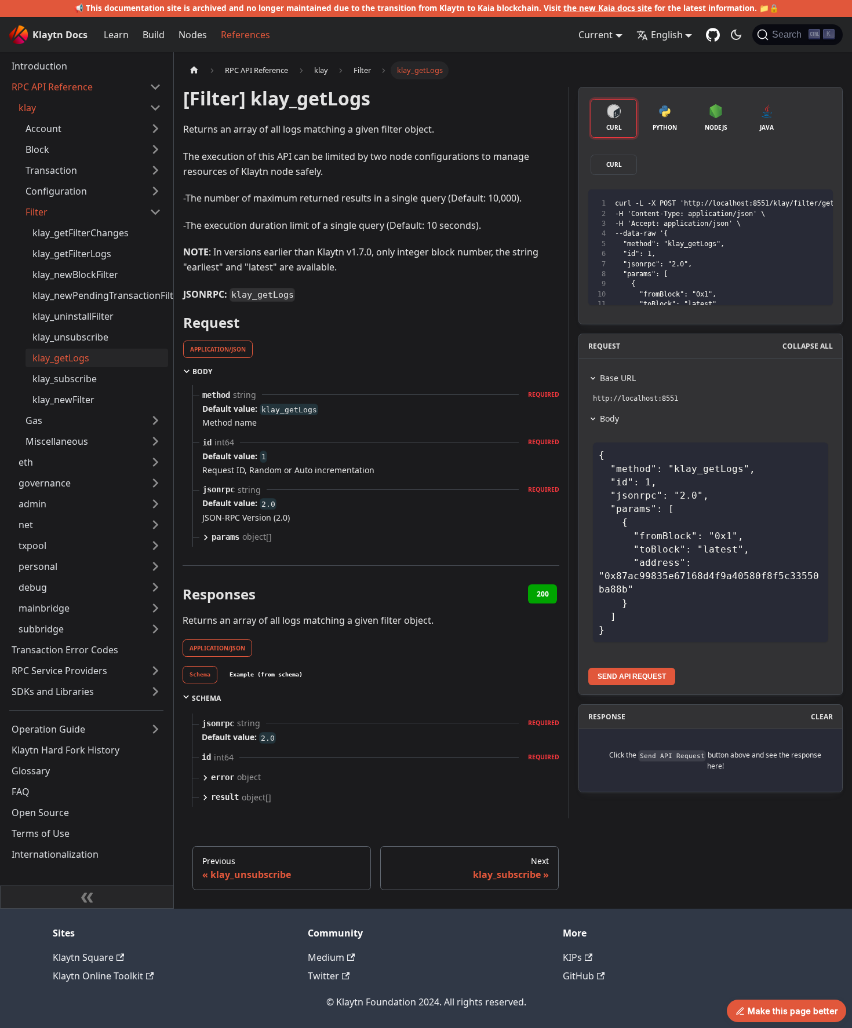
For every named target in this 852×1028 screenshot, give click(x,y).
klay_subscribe (64, 378)
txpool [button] (32, 545)
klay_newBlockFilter (75, 274)
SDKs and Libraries (53, 691)
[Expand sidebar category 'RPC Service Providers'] (155, 670)
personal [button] (38, 566)
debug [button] (33, 587)
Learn (116, 34)
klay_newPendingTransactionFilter (100, 295)
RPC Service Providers (59, 670)
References (245, 34)
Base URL (618, 377)
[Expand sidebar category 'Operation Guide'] (155, 729)
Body (609, 418)
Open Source (40, 812)
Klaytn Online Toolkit (98, 976)
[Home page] (194, 70)
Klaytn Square (83, 957)
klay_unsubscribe (70, 337)
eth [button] (26, 462)
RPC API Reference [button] (52, 87)
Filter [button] (37, 212)
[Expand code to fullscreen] (818, 204)
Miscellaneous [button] (57, 441)
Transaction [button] (51, 170)
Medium (326, 957)
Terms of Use (41, 833)
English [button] (667, 34)
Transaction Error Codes (65, 649)
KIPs (572, 957)
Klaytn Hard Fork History (65, 750)
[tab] (200, 674)
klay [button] (27, 107)
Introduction (39, 66)
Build (154, 34)
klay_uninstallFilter (73, 316)
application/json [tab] (218, 349)
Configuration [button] (56, 191)
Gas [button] (34, 420)
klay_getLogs (60, 358)
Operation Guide (48, 729)
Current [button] (595, 34)
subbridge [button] (41, 629)
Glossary (31, 770)
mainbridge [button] (44, 608)
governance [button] (45, 483)
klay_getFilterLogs (71, 253)
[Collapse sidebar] (87, 897)
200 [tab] (543, 594)
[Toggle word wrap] (777, 204)
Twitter (323, 976)
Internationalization (55, 854)
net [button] (26, 524)
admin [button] (32, 503)
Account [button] (43, 128)
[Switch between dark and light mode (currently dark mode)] (736, 34)
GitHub (578, 976)
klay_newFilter (63, 399)
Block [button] (37, 149)
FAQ (21, 791)
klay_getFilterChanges (80, 232)
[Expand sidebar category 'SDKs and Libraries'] (155, 691)
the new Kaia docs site (607, 7)
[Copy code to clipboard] (797, 204)
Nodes (193, 34)
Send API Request (632, 676)
